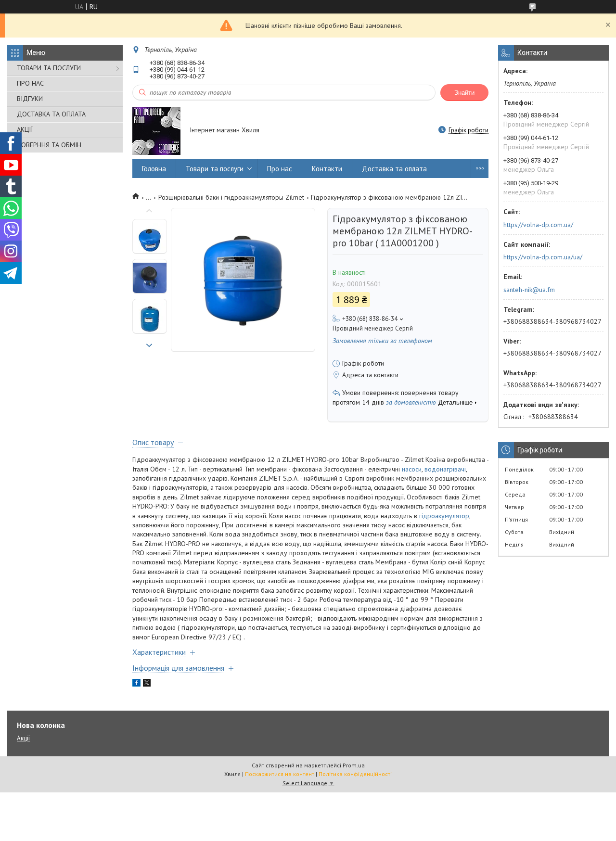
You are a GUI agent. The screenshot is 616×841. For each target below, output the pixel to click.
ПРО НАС (30, 83)
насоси (412, 469)
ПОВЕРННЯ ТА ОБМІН (49, 144)
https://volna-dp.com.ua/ (538, 224)
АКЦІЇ (25, 129)
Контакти (327, 168)
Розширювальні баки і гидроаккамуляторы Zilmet (231, 197)
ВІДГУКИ (30, 98)
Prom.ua (354, 765)
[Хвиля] (156, 130)
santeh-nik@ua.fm (529, 289)
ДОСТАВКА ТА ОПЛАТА (51, 114)
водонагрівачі (445, 469)
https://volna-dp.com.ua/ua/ (542, 257)
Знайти (464, 92)
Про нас (279, 168)
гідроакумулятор (444, 515)
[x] (147, 684)
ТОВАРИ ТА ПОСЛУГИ (49, 68)
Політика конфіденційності (355, 773)
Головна (154, 168)
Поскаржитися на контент (279, 773)
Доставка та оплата (394, 168)
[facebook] (136, 684)
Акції (23, 738)
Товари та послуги (215, 168)
